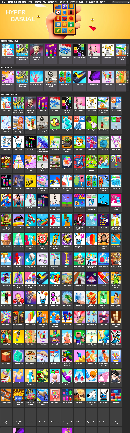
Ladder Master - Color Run (55, 247)
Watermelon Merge (42, 247)
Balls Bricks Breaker (79, 57)
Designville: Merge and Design (18, 131)
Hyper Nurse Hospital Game (116, 306)
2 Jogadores (93, 2)
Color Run (18, 266)
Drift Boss (67, 247)
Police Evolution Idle (42, 325)
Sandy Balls (55, 344)
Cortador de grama (103, 306)
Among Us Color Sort (6, 423)
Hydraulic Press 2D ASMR (30, 403)
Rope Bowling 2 (103, 266)
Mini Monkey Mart (79, 266)
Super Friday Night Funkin (79, 228)
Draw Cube (79, 363)
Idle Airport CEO (116, 383)
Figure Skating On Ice (36, 84)
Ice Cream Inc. (6, 247)
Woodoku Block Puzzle (116, 325)
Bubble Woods (79, 208)
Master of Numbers (6, 131)
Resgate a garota (18, 324)
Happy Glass (18, 149)
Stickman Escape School (51, 85)
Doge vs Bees (79, 149)
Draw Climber (18, 227)
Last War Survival (116, 110)
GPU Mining (103, 227)
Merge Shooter (91, 324)
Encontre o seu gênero (55, 267)
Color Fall (103, 285)
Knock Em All (6, 324)
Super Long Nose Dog (91, 403)
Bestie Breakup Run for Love (91, 267)
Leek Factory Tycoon (67, 150)
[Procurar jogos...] (129, 2)
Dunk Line (91, 383)
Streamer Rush (91, 149)
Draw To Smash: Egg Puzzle (122, 58)
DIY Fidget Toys (42, 227)
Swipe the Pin (55, 402)
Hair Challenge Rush (67, 189)
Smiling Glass (104, 402)
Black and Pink (94, 84)
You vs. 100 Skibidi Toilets (116, 345)
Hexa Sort (67, 169)
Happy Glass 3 (43, 305)
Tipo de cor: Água (6, 188)
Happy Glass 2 (79, 247)
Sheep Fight (91, 130)
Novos (30, 2)
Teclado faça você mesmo (43, 189)
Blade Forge (79, 84)
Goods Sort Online (55, 169)
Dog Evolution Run (6, 305)
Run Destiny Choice (115, 423)
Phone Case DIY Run (67, 423)
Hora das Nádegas (18, 208)
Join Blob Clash (79, 383)
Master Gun (116, 130)
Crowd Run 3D (104, 149)
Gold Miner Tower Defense (116, 267)
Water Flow (67, 266)
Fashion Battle (94, 57)
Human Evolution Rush (91, 345)
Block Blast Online (6, 169)
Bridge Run (67, 227)
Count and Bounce (18, 383)
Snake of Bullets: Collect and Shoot (116, 228)
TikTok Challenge (104, 130)
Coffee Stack (6, 383)
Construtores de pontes (30, 247)
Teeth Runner (55, 422)
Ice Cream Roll (67, 344)
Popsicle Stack (30, 324)
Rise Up (91, 227)
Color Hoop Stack (67, 402)
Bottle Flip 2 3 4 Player (116, 208)
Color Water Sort (43, 208)
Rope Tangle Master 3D (18, 286)
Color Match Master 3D (67, 384)
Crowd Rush (79, 130)
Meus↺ (102, 2)
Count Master (116, 188)
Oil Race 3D (55, 285)
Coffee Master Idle (42, 383)
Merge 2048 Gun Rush (42, 169)
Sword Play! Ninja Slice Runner (104, 345)
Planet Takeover (91, 285)
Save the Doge (108, 57)
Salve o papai (116, 247)
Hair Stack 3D (79, 285)
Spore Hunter (79, 169)
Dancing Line (67, 130)
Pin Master (43, 266)
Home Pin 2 (18, 188)
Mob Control (65, 57)
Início (24, 2)
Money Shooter (18, 247)
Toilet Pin (103, 169)
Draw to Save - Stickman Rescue (55, 208)
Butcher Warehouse (30, 384)
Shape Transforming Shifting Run (22, 58)
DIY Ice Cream (108, 84)
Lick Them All (79, 422)
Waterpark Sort (65, 84)
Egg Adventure (91, 422)
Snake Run (18, 169)
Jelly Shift (92, 247)
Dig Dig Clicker (6, 363)
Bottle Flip (79, 305)
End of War (79, 402)
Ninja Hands (6, 208)
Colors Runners (103, 422)
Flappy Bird (55, 130)
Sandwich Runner (30, 130)
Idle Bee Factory (30, 188)
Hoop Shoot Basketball (55, 325)
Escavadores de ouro (18, 403)
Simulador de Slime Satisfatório (42, 150)
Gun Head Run (55, 363)
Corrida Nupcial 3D (103, 384)
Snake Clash (67, 285)
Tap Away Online (18, 363)
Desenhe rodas (79, 324)
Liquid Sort (51, 57)
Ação (45, 2)
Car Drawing (103, 208)
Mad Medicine (30, 208)
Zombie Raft (6, 344)
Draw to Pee (6, 149)
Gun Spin (30, 305)
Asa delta (42, 363)
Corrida (51, 2)
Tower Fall (30, 422)
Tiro (56, 2)
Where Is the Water (116, 286)
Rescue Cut (18, 344)
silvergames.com (11, 2)
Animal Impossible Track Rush (42, 403)
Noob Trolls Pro (79, 344)
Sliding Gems (116, 402)
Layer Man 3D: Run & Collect (30, 286)
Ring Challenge (30, 363)
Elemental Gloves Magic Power (104, 364)
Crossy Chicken (6, 402)
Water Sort (30, 149)
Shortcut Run (67, 324)
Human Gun (55, 188)
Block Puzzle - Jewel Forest (6, 228)
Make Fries (122, 84)
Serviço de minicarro (67, 364)
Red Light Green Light (103, 247)
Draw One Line (116, 149)
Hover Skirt (116, 169)
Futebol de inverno (92, 169)
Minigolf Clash (43, 422)
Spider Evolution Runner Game (91, 208)
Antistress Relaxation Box (18, 306)
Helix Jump (103, 324)
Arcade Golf (67, 208)
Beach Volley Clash (7, 84)
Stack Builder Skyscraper (91, 306)
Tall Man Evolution (55, 227)
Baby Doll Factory (55, 383)
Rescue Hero (6, 285)
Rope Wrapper (55, 305)
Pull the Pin (116, 363)
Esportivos (64, 2)
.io (87, 2)
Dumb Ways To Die (79, 188)
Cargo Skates (55, 149)
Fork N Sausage (30, 227)
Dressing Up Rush (6, 266)
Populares (37, 2)
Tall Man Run (7, 57)
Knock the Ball (91, 363)
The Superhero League (104, 189)
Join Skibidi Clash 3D (18, 423)
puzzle (81, 2)
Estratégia (74, 2)
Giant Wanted (67, 305)
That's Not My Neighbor (36, 58)
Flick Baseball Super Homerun (30, 267)
